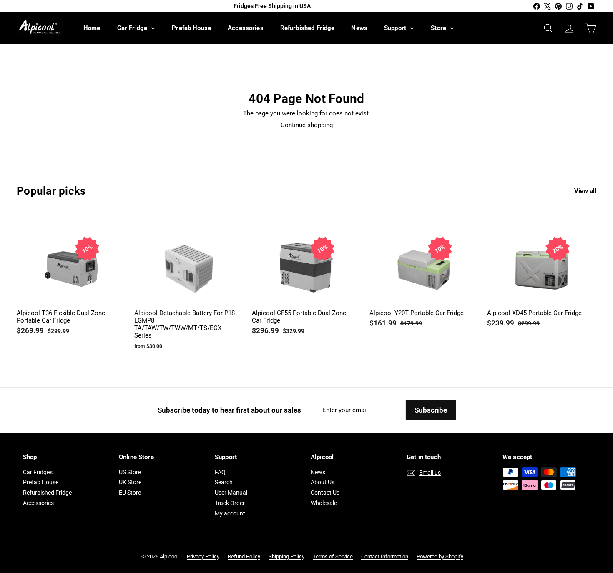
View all (585, 191)
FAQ (220, 472)
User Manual (231, 492)
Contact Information (384, 556)
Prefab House (191, 28)
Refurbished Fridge (307, 28)
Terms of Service (333, 556)
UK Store (130, 482)
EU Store (130, 492)
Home (91, 28)
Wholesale (324, 503)
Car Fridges (38, 472)
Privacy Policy (203, 556)
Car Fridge (133, 28)
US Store (130, 472)
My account (230, 513)
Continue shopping (307, 125)
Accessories (246, 28)
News (359, 28)
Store (439, 28)
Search (224, 482)
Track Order (230, 503)
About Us (322, 482)
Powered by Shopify (440, 556)
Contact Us (325, 492)
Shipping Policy (286, 556)
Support (396, 28)
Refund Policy (244, 556)
